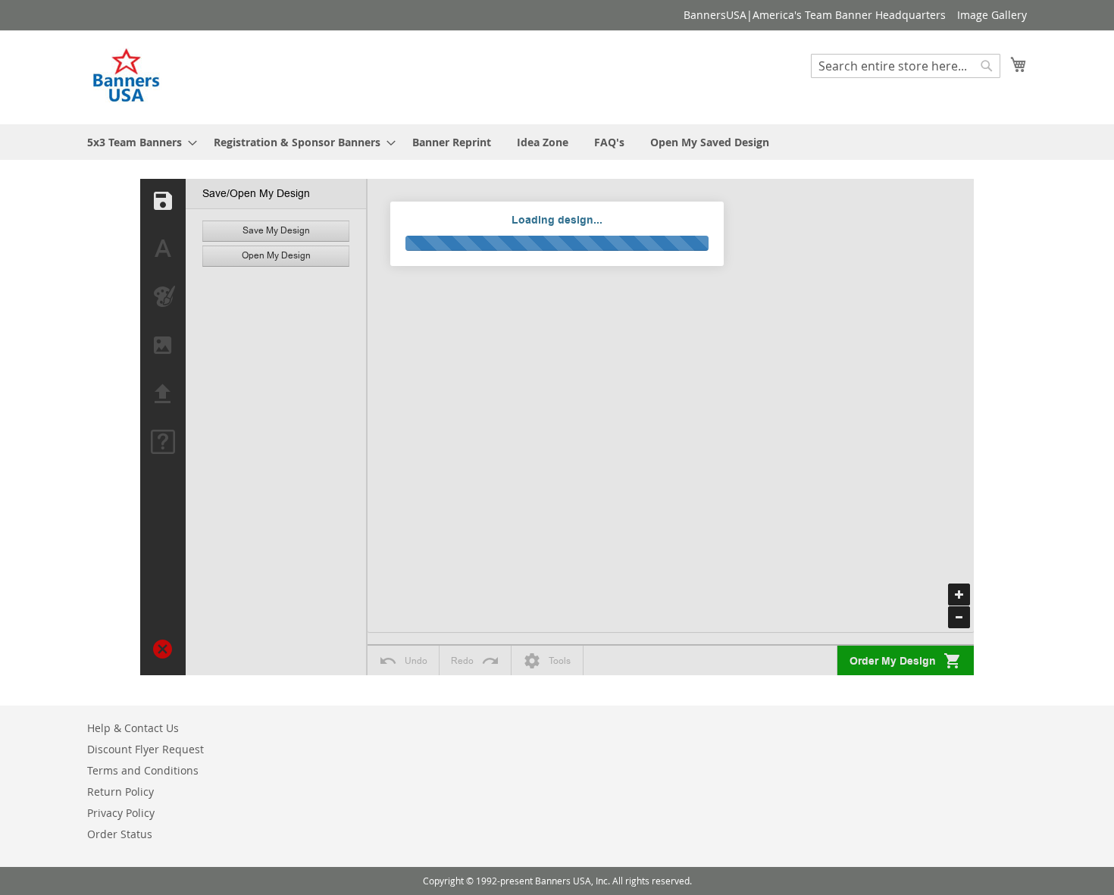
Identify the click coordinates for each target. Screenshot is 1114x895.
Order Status (119, 834)
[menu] (557, 142)
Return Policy (120, 791)
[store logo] (127, 76)
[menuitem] (137, 142)
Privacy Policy (121, 813)
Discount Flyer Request (145, 749)
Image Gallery (992, 15)
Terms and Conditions (143, 770)
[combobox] (905, 66)
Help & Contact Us (133, 728)
